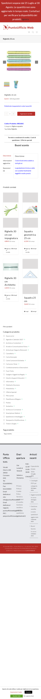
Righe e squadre (17, 126)
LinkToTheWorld (30, 550)
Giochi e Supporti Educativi (15, 378)
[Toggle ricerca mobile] (33, 32)
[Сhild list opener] (24, 339)
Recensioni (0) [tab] (6, 169)
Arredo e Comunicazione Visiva (16, 346)
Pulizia (8, 403)
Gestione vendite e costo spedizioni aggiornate (34, 511)
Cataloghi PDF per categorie (34, 483)
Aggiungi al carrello (26, 114)
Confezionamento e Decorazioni (17, 367)
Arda (9, 129)
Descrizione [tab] (7, 156)
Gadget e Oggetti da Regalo (15, 374)
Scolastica (9, 406)
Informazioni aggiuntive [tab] (7, 162)
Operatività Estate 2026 (34, 469)
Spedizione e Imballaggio (14, 417)
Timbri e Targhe (11, 424)
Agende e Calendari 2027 (14, 339)
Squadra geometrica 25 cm (30, 235)
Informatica (10, 381)
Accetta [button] (28, 692)
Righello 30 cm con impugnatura (11, 235)
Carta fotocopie (11, 357)
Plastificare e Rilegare (13, 399)
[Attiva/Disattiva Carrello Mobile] (29, 32)
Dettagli (15, 248)
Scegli (26, 311)
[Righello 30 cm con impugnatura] (10, 210)
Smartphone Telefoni (13, 413)
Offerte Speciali (11, 392)
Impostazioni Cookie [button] (16, 692)
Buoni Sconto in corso (33, 528)
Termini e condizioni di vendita (19, 499)
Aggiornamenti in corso (34, 496)
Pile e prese (10, 396)
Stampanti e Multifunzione (15, 420)
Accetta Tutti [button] (16, 696)
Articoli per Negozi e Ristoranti (16, 350)
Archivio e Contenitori (13, 343)
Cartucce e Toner (11, 364)
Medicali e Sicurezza (13, 385)
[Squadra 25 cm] (30, 276)
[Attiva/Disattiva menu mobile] (37, 32)
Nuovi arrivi (10, 336)
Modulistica (10, 388)
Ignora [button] (25, 19)
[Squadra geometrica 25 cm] (30, 210)
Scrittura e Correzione (13, 410)
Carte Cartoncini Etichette (15, 360)
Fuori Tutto (10, 371)
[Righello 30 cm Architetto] (10, 266)
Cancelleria (10, 353)
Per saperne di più (29, 696)
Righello (14, 129)
